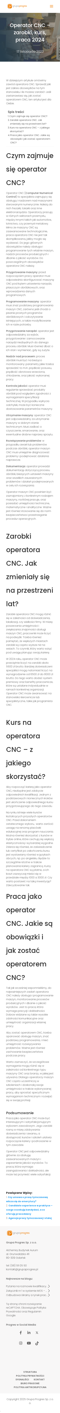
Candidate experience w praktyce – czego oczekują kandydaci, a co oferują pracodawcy (29, 1210)
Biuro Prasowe (30, 1383)
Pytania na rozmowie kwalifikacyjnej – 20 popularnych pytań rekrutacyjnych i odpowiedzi (27, 1286)
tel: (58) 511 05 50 (16, 1265)
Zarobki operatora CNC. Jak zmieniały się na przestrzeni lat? (28, 121)
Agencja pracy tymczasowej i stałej (30, 1218)
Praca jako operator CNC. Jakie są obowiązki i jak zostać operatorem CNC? (30, 139)
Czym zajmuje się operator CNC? (28, 116)
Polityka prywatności (30, 1375)
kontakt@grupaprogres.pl (22, 1269)
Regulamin (34, 1311)
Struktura (30, 1372)
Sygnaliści (22, 1379)
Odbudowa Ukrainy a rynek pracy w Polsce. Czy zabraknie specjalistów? (27, 1295)
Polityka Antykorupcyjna (30, 1387)
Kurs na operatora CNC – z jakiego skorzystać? (30, 129)
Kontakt (39, 1379)
